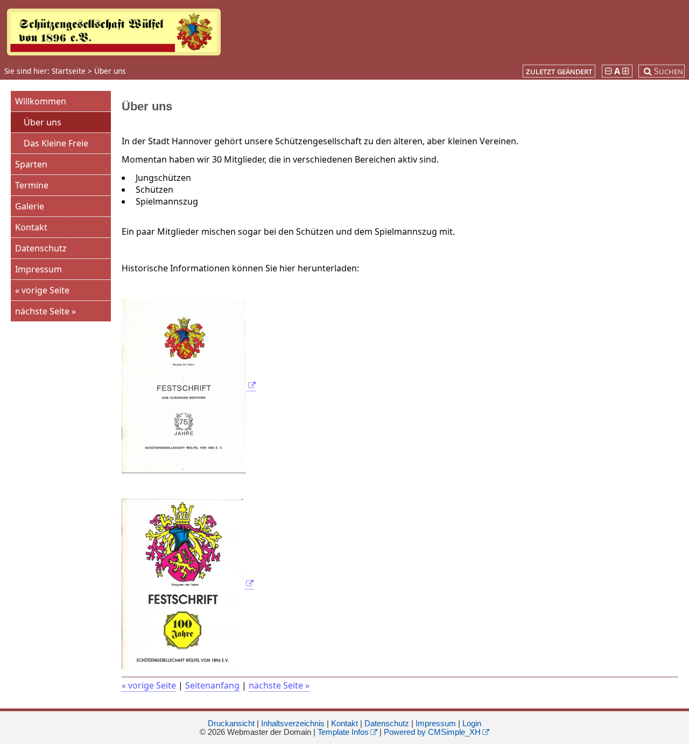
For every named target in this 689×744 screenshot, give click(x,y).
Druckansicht (231, 723)
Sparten (31, 164)
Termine (31, 185)
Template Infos (343, 732)
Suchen (668, 71)
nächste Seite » (45, 311)
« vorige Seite (42, 290)
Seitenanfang (212, 685)
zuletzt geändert (559, 71)
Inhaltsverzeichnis (293, 723)
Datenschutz (41, 248)
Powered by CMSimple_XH (432, 732)
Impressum (38, 269)
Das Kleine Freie (56, 143)
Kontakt (31, 227)
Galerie (29, 206)
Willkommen (40, 101)
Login (471, 723)
